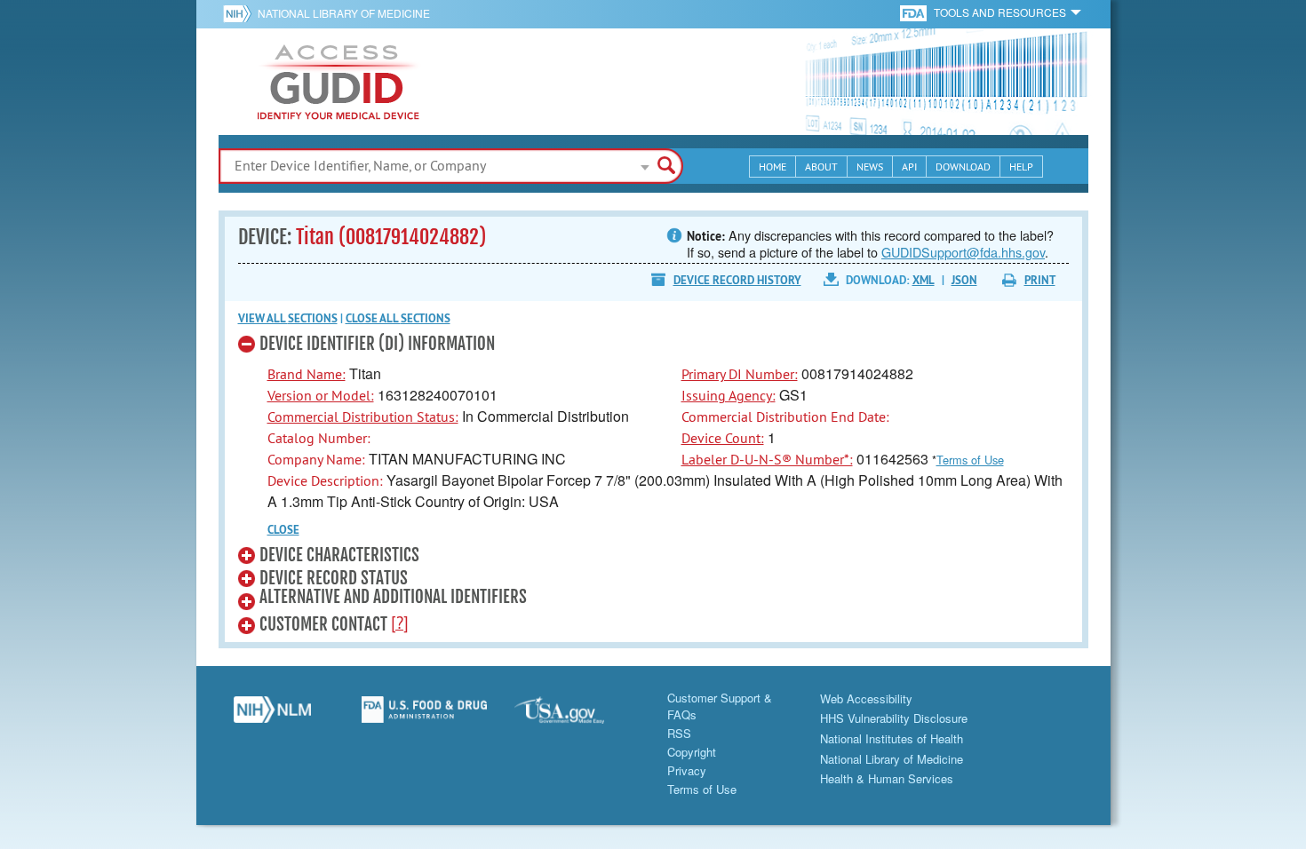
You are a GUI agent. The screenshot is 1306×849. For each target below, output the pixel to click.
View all (288, 318)
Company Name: (316, 459)
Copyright (691, 751)
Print (1039, 280)
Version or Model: (320, 395)
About (821, 166)
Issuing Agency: (728, 395)
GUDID (338, 81)
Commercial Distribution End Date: (785, 416)
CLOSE (283, 529)
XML (923, 280)
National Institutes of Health (891, 738)
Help (1021, 166)
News (869, 166)
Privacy (686, 770)
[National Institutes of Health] (240, 13)
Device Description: (325, 480)
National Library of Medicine (344, 12)
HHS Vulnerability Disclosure (894, 718)
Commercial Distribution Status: (362, 416)
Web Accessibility (866, 698)
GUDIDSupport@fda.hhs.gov (963, 251)
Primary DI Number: (739, 374)
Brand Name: (306, 374)
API (909, 166)
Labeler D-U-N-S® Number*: (767, 459)
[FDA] (914, 12)
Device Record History (737, 280)
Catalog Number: (318, 438)
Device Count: (722, 438)
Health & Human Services (886, 778)
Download (963, 166)
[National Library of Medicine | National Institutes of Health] (273, 715)
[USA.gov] (577, 715)
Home (772, 166)
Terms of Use (970, 459)
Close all (398, 318)
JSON (964, 280)
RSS (679, 733)
